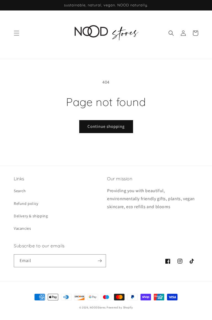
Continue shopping (106, 126)
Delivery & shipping (31, 215)
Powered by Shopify (120, 307)
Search (20, 190)
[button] (16, 33)
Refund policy (26, 203)
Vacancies (22, 228)
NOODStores (98, 307)
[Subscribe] (100, 260)
